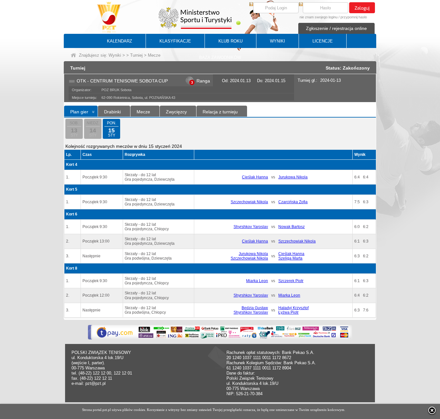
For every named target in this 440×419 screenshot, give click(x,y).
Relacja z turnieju (220, 111)
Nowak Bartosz (291, 226)
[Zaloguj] (362, 7)
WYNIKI (277, 41)
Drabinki (112, 111)
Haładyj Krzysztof (293, 308)
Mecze (143, 111)
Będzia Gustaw (255, 308)
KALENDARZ (119, 41)
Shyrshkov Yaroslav (251, 226)
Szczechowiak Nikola (249, 202)
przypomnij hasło (353, 17)
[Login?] (251, 4)
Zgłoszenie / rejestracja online (336, 28)
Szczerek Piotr (290, 281)
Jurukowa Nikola (293, 177)
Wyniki (115, 55)
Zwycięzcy (176, 111)
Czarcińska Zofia (293, 202)
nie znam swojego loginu (319, 17)
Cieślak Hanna (255, 177)
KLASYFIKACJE (175, 41)
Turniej (136, 55)
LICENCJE (322, 41)
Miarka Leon (257, 281)
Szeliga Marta (290, 258)
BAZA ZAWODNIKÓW (220, 57)
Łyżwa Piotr (288, 312)
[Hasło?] (301, 4)
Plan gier (79, 111)
